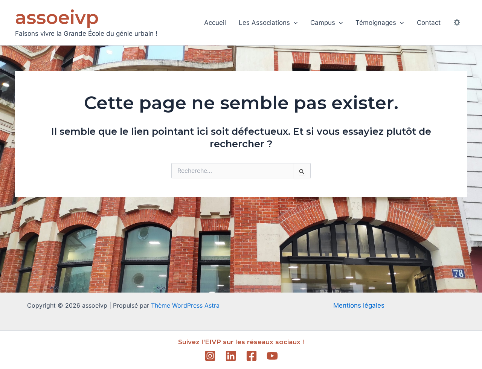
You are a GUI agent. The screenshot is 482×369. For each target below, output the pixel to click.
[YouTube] (272, 355)
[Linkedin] (230, 355)
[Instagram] (210, 355)
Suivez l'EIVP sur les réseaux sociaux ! (241, 342)
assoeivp (57, 17)
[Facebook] (251, 355)
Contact (429, 22)
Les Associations (264, 22)
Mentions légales (358, 305)
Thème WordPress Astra (185, 305)
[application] (293, 23)
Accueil (215, 22)
